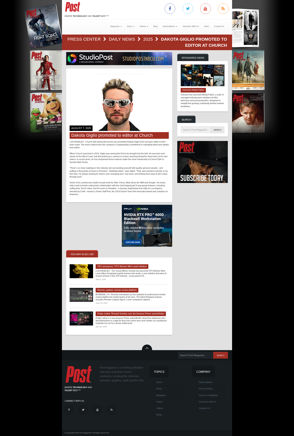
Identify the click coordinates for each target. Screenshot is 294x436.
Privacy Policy (206, 389)
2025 (148, 39)
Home (159, 382)
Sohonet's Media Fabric (193, 90)
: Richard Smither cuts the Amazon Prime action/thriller (130, 313)
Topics (159, 402)
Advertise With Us (191, 26)
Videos (159, 408)
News (159, 389)
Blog (155, 26)
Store (206, 26)
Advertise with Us (207, 402)
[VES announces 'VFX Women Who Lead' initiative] (81, 271)
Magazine (161, 395)
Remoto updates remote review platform (117, 290)
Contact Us (219, 26)
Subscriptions (205, 382)
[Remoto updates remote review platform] (81, 295)
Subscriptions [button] (169, 26)
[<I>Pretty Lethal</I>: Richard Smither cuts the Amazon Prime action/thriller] (81, 318)
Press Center (84, 39)
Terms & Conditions (208, 395)
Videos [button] (143, 26)
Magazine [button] (115, 26)
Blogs (159, 415)
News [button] (130, 26)
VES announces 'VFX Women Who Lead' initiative (122, 266)
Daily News (122, 39)
